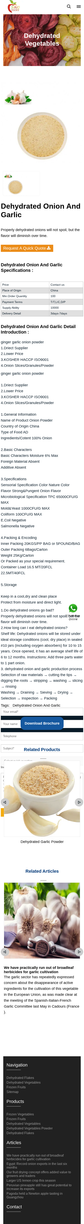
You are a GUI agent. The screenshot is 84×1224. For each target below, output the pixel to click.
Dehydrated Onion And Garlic (36, 705)
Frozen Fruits (16, 1087)
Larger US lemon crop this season (31, 1180)
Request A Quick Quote (24, 248)
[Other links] (79, 6)
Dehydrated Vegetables (24, 1082)
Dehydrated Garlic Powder (42, 842)
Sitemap (13, 1092)
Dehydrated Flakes (20, 1078)
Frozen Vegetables (20, 1114)
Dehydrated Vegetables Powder (30, 1128)
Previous (5, 802)
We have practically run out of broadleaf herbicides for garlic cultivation (39, 970)
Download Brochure (42, 723)
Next (79, 802)
